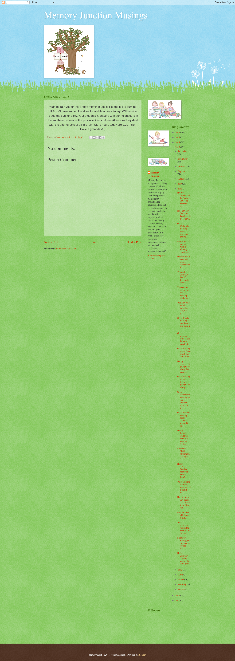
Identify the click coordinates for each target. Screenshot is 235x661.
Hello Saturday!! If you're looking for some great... (184, 558)
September (183, 171)
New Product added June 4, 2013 (183, 515)
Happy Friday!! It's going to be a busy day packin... (183, 366)
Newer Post (51, 242)
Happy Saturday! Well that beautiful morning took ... (182, 437)
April (180, 574)
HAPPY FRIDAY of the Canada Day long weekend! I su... (183, 199)
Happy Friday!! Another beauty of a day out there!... (183, 470)
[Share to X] (97, 137)
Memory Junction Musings (96, 14)
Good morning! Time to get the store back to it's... (183, 338)
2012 (177, 595)
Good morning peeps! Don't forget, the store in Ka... (184, 352)
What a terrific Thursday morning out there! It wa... (184, 487)
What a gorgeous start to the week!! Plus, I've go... (184, 528)
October (182, 166)
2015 (177, 137)
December (182, 151)
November (183, 158)
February (182, 584)
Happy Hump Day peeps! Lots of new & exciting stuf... (183, 502)
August (181, 178)
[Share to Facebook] (100, 137)
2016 (177, 132)
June (180, 188)
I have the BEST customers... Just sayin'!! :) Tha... (183, 453)
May (180, 569)
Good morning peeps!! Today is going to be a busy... (183, 382)
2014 (177, 142)
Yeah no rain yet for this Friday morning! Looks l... (183, 292)
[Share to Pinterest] (103, 137)
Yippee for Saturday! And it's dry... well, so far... (183, 277)
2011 (177, 600)
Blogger (141, 654)
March (181, 579)
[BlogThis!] (94, 137)
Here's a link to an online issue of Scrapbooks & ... (183, 262)
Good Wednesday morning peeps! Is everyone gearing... (183, 230)
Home (93, 242)
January (181, 589)
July (180, 183)
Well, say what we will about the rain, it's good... (183, 308)
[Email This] (91, 137)
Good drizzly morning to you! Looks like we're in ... (183, 323)
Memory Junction (155, 174)
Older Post (134, 242)
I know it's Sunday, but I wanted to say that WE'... (183, 543)
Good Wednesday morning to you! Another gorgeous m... (183, 399)
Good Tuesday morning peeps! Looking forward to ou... (183, 419)
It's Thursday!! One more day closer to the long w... (184, 214)
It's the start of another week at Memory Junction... (183, 246)
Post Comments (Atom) (66, 248)
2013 (177, 147)
